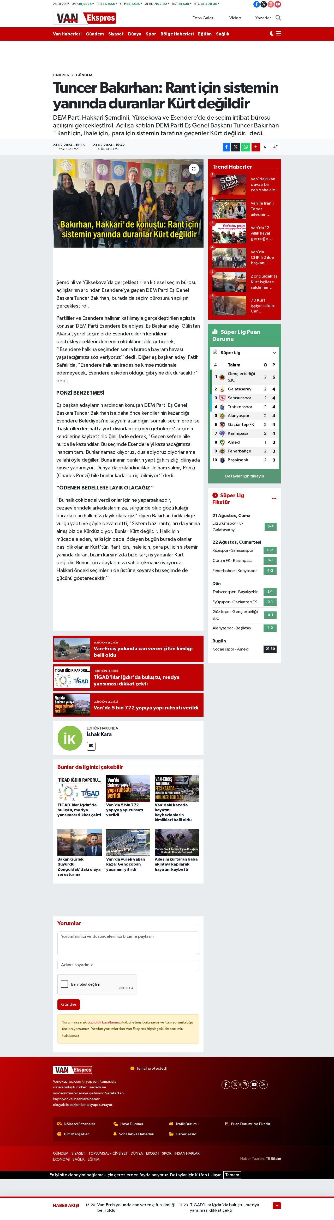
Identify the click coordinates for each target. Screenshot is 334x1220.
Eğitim (205, 34)
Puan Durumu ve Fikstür (250, 1124)
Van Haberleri (67, 34)
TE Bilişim (273, 1159)
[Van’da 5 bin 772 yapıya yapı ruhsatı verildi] (128, 788)
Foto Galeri (203, 18)
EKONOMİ (61, 1159)
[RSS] (263, 1084)
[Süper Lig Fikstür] (274, 499)
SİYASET (78, 1153)
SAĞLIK (79, 1159)
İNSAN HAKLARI (187, 1153)
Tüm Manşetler (76, 1134)
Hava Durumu (132, 1124)
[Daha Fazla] (256, 147)
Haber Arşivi (186, 1134)
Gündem (95, 34)
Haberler (61, 75)
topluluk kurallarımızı (104, 1022)
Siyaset (116, 34)
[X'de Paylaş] (235, 147)
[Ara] (278, 18)
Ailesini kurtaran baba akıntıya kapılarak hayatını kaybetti (176, 864)
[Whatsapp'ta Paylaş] (245, 147)
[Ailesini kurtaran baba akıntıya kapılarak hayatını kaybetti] (177, 842)
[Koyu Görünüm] (272, 34)
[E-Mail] (91, 746)
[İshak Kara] (69, 738)
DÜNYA (137, 1153)
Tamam (232, 1175)
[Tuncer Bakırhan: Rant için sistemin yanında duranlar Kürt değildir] (128, 203)
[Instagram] (244, 1084)
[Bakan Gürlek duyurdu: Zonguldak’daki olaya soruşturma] (79, 842)
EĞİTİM (94, 1159)
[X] (235, 1084)
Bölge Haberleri (177, 34)
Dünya (134, 34)
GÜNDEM (84, 75)
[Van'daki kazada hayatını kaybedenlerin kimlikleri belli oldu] (177, 788)
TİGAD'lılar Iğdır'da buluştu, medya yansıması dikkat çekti (79, 810)
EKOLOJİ (152, 1153)
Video (235, 18)
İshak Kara (99, 734)
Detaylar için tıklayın (244, 476)
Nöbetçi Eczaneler (79, 1124)
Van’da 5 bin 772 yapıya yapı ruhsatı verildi (124, 810)
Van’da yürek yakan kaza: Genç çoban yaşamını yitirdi (125, 864)
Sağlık (222, 34)
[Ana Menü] (278, 34)
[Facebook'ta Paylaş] (226, 147)
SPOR (166, 1153)
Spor (151, 34)
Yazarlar (263, 18)
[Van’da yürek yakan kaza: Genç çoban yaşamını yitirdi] (128, 842)
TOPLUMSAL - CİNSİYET (108, 1153)
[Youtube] (254, 1084)
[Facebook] (226, 1084)
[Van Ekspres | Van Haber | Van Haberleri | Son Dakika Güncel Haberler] (85, 18)
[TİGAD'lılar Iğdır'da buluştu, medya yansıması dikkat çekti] (79, 788)
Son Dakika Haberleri (136, 1134)
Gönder (68, 1004)
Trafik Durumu (187, 1124)
